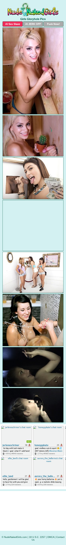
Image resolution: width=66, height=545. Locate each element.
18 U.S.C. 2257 (37, 537)
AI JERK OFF (33, 24)
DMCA (50, 537)
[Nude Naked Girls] (33, 9)
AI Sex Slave (12, 24)
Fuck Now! (53, 24)
